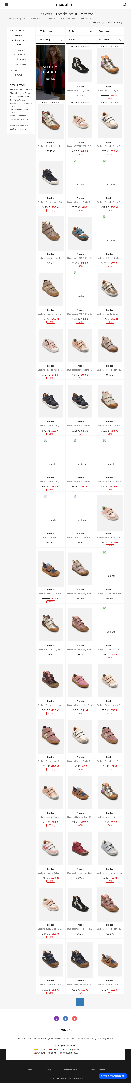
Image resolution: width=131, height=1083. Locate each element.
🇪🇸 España (39, 1049)
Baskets (21, 44)
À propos (30, 1070)
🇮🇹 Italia (74, 1049)
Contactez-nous (70, 1070)
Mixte (16, 70)
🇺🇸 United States (69, 1052)
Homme (18, 75)
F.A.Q (48, 1070)
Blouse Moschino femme (20, 93)
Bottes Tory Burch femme (21, 90)
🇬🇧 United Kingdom (45, 1052)
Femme (18, 35)
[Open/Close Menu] (6, 4)
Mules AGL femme (18, 116)
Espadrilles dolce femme (20, 97)
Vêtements (20, 65)
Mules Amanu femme (19, 125)
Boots (20, 50)
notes (110, 1038)
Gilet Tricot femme (18, 129)
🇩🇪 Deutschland (58, 1049)
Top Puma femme (17, 100)
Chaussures (21, 40)
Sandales (21, 59)
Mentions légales (97, 1070)
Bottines (21, 54)
